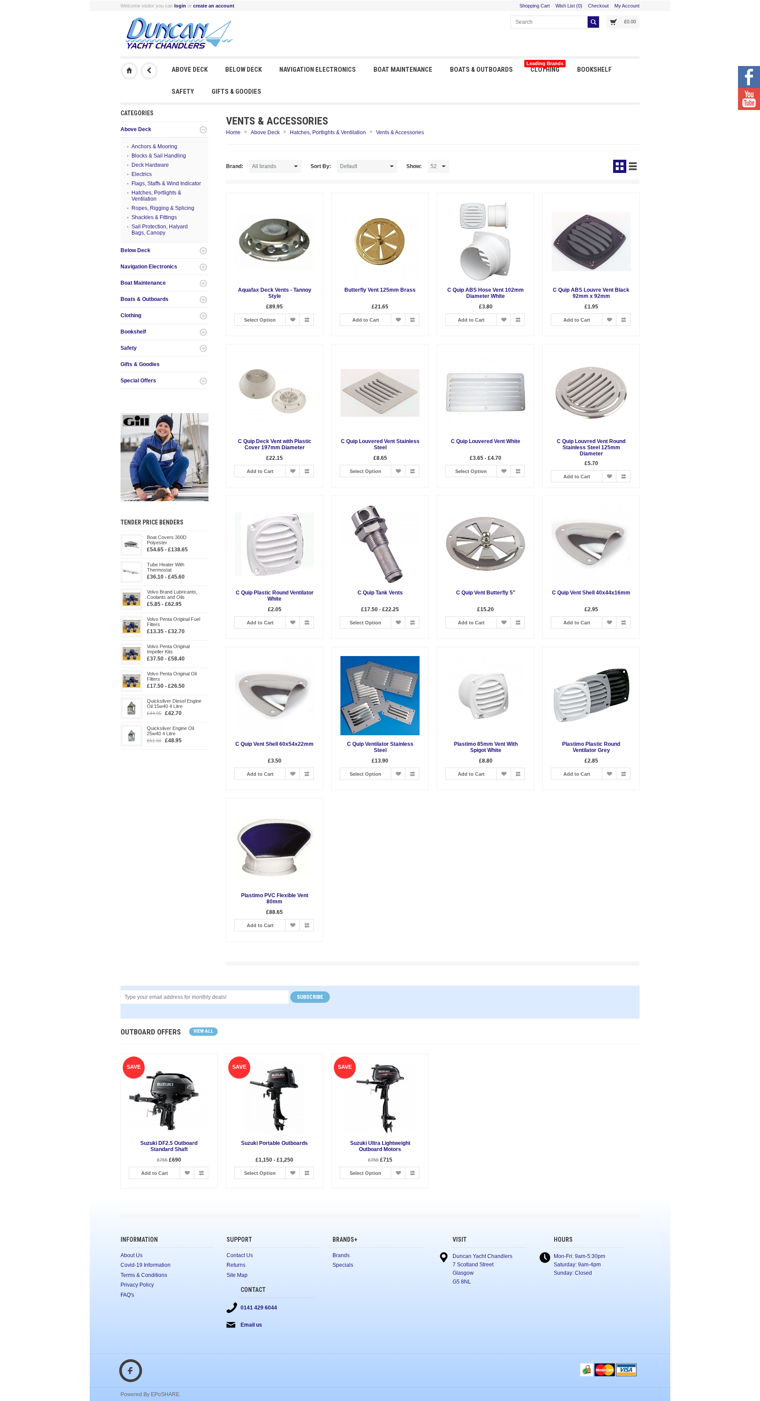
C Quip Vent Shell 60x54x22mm (274, 744)
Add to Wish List (292, 320)
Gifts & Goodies (236, 91)
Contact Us (240, 1255)
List (632, 166)
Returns (236, 1265)
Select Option (260, 320)
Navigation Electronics (317, 69)
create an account (213, 5)
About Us (131, 1255)
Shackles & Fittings (154, 217)
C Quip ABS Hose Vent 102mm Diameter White (485, 293)
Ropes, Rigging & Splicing (163, 208)
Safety (183, 91)
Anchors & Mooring (154, 146)
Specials (342, 1265)
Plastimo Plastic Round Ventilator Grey (591, 747)
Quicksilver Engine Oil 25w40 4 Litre (170, 731)
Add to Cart (365, 320)
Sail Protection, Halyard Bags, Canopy (160, 230)
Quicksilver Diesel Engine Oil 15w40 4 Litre (174, 703)
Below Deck (243, 69)
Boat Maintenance (402, 69)
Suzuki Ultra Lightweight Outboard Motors (380, 1146)
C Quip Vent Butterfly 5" (485, 593)
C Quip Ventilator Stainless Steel (380, 747)
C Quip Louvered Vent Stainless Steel (380, 444)
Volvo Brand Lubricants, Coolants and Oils (172, 594)
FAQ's (127, 1295)
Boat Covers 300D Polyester (166, 540)
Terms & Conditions (144, 1275)
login (180, 5)
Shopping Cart (534, 5)
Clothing (544, 67)
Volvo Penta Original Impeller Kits (168, 649)
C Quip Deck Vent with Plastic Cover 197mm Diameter (274, 444)
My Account (626, 5)
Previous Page (149, 70)
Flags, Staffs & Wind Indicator (166, 183)
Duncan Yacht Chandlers (129, 70)
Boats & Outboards (481, 69)
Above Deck (190, 69)
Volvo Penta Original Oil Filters (172, 676)
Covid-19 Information (146, 1265)
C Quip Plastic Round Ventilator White (275, 596)
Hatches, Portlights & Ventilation (156, 196)
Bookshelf (594, 69)
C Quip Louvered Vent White (485, 441)
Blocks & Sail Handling (159, 156)
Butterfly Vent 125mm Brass (380, 290)
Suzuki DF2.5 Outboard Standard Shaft (168, 1146)
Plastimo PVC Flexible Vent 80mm (274, 898)
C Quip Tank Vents (380, 593)
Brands (341, 1255)
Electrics (142, 174)
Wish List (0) (568, 5)
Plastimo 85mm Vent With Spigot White (486, 747)
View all (203, 1031)
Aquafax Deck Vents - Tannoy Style (274, 293)
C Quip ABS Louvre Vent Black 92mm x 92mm (591, 293)
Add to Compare (307, 320)
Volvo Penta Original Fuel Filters (173, 621)
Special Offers (138, 381)
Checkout (598, 5)
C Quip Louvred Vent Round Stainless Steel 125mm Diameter (591, 447)
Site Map (237, 1275)
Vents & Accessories (400, 132)
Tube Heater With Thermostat (165, 567)
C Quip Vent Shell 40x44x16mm (591, 593)
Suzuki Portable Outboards (274, 1143)
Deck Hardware (150, 165)
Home (233, 132)
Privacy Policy (137, 1285)
